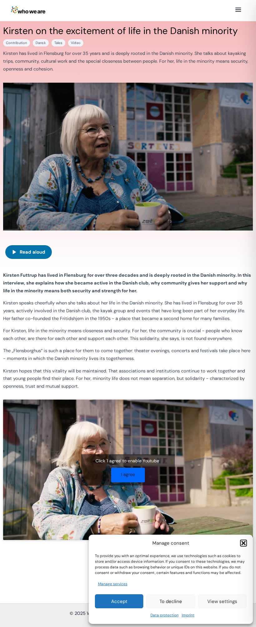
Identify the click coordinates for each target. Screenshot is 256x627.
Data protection (164, 615)
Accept (119, 601)
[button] (243, 543)
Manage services (112, 583)
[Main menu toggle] (238, 10)
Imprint (188, 615)
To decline (171, 601)
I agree (128, 475)
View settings (222, 601)
